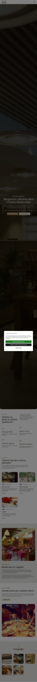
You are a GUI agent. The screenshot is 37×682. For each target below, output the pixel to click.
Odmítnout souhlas (18, 347)
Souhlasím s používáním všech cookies (18, 341)
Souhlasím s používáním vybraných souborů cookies (18, 344)
